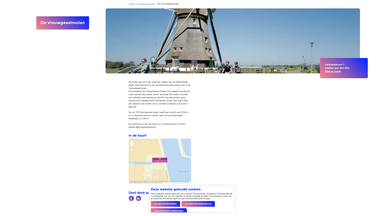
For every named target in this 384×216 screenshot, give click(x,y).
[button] (160, 161)
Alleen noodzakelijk (198, 204)
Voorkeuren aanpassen (168, 211)
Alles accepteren (165, 204)
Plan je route (333, 71)
